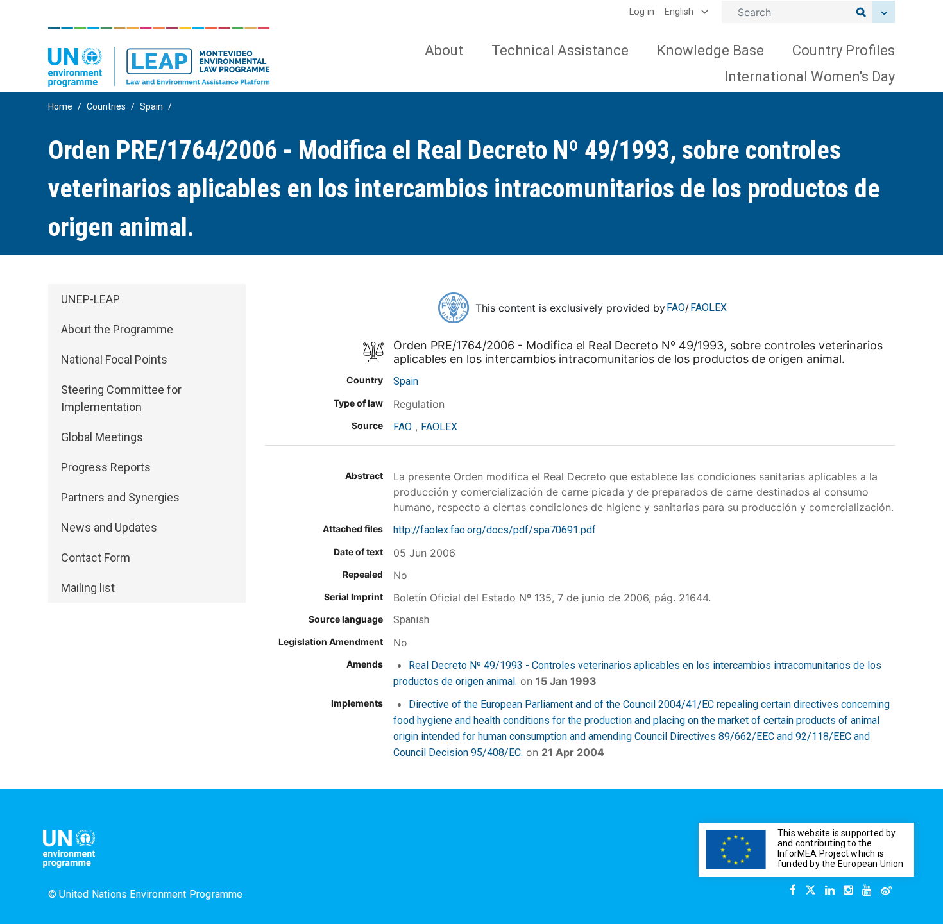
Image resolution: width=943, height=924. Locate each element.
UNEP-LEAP (90, 299)
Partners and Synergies (120, 497)
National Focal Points (114, 359)
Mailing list (88, 587)
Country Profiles (843, 50)
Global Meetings (102, 437)
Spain (151, 106)
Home (60, 106)
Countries (106, 106)
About (444, 50)
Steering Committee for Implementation (121, 398)
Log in (641, 11)
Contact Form (95, 557)
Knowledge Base (710, 50)
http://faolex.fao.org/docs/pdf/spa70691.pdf (494, 530)
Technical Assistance (560, 50)
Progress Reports (106, 467)
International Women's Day (809, 77)
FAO (676, 307)
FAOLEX (708, 307)
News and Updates (109, 527)
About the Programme (117, 329)
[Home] (159, 57)
